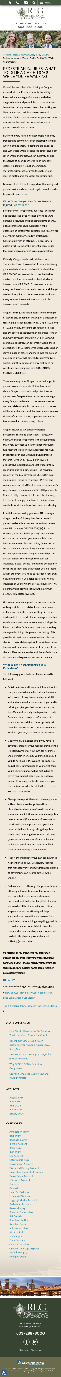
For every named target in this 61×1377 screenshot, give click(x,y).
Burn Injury (15, 1151)
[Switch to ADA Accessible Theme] (4, 1373)
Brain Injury (15, 1147)
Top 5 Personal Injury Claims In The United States (30, 1005)
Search (34, 2)
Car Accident (16, 1155)
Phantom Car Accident (21, 1212)
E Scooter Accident (19, 1180)
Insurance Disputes (19, 1196)
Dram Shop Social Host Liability (26, 1171)
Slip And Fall (16, 1232)
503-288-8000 (30, 1333)
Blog (38, 54)
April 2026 (15, 1105)
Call (17, 2)
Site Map (23, 1350)
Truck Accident (17, 1240)
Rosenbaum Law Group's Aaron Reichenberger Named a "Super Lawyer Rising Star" (30, 1044)
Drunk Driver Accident (21, 1176)
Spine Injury (15, 1236)
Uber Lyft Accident (19, 1244)
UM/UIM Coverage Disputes (24, 1248)
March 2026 (15, 1109)
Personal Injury (17, 1208)
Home (10, 2)
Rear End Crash (17, 1224)
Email (25, 2)
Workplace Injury (18, 1252)
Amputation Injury (19, 1131)
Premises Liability (18, 1220)
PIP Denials (15, 1216)
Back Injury (15, 1135)
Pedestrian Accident (20, 1204)
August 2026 (16, 1097)
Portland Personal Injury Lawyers (18, 54)
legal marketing (28, 1371)
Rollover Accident (19, 1228)
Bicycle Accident (18, 1143)
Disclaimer (36, 1350)
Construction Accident (21, 1163)
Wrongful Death (18, 1256)
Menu (48, 2)
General (45, 54)
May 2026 (14, 1101)
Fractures (14, 1184)
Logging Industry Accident (23, 1200)
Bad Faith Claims (18, 1139)
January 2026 (16, 1113)
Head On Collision (19, 1192)
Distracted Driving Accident (24, 1168)
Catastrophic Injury (19, 1159)
